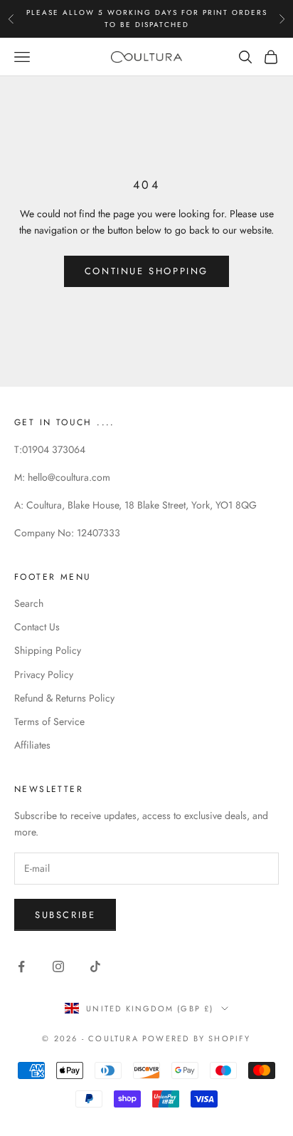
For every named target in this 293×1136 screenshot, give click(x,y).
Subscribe (65, 915)
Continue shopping (146, 271)
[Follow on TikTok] (95, 966)
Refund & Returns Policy (64, 698)
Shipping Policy (47, 650)
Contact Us (37, 627)
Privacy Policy (43, 674)
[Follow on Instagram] (58, 966)
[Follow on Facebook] (21, 966)
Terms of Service (49, 721)
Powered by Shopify (196, 1038)
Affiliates (32, 745)
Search (28, 603)
